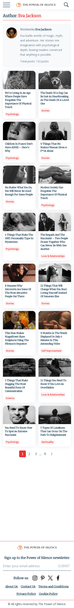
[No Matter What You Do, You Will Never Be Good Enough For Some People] (19, 175)
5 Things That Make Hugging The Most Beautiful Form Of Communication (16, 386)
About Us (11, 586)
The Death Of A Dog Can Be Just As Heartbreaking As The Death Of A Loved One (54, 98)
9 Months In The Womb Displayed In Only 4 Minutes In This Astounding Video (53, 338)
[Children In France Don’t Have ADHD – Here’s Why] (19, 131)
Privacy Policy (26, 594)
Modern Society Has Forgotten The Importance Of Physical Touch (53, 193)
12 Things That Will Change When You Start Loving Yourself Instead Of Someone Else (53, 291)
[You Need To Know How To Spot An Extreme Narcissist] (19, 415)
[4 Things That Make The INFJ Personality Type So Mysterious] (19, 222)
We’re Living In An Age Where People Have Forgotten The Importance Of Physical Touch (18, 100)
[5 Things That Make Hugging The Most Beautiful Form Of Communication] (19, 367)
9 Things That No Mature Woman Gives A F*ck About (53, 147)
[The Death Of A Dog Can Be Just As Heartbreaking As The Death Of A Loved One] (54, 80)
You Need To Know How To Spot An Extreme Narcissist (18, 431)
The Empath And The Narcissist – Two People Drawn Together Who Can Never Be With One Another (54, 241)
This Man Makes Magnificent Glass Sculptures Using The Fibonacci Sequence (17, 338)
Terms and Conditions (53, 586)
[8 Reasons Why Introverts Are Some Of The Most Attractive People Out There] (19, 273)
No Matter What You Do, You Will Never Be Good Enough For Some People (19, 191)
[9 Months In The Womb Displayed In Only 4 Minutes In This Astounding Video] (54, 320)
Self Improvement (51, 350)
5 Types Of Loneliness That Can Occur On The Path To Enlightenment (53, 431)
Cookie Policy (48, 594)
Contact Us (28, 586)
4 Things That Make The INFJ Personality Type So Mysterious (19, 238)
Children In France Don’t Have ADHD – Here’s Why (19, 147)
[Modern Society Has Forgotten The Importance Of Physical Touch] (54, 175)
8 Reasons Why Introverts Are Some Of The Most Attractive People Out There (18, 291)
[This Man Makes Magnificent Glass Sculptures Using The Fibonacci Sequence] (19, 320)
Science (10, 398)
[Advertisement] (37, 498)
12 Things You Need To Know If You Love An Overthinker (53, 384)
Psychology (12, 114)
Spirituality (47, 442)
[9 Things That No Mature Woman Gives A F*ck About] (54, 131)
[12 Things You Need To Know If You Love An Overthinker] (54, 367)
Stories (45, 110)
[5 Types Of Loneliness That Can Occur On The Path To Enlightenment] (54, 415)
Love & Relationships (53, 256)
